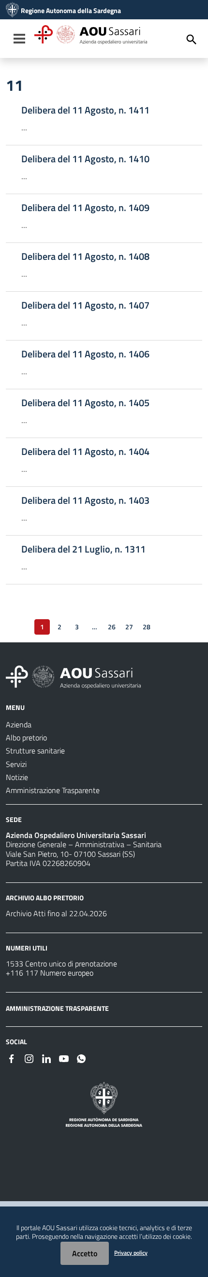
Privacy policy (131, 1252)
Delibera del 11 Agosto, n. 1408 (85, 256)
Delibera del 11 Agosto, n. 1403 (85, 500)
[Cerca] (191, 39)
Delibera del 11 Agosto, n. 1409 (85, 207)
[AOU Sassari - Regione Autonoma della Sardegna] (73, 676)
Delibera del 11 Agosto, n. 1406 (85, 354)
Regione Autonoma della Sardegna (71, 10)
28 (146, 627)
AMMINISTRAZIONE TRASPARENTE (57, 1008)
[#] (11, 1058)
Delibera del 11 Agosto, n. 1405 (85, 403)
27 (129, 627)
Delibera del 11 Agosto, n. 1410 (85, 159)
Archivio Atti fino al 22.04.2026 (56, 913)
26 (112, 627)
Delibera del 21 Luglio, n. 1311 (83, 549)
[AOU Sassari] (12, 10)
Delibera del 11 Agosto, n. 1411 (85, 110)
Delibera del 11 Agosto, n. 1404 (85, 451)
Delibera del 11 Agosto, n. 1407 (85, 305)
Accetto (84, 1253)
